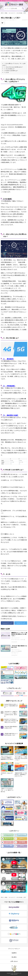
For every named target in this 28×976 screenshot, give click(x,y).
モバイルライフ (12, 13)
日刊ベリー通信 (4, 13)
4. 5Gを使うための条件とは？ (11, 70)
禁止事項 (14, 957)
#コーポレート (13, 19)
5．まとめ (6, 72)
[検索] (22, 8)
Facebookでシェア (7, 623)
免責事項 (14, 953)
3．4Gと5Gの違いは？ (9, 68)
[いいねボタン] (2, 23)
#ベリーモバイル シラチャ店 (18, 639)
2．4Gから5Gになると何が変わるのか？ (13, 67)
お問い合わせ (14, 961)
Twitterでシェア (20, 623)
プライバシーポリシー (14, 948)
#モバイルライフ (5, 19)
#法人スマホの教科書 (16, 651)
